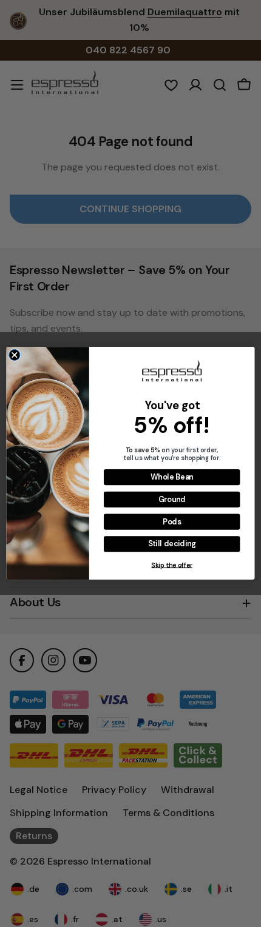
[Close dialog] (14, 355)
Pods (171, 522)
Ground (172, 499)
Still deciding (172, 544)
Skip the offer (171, 565)
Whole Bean (172, 477)
